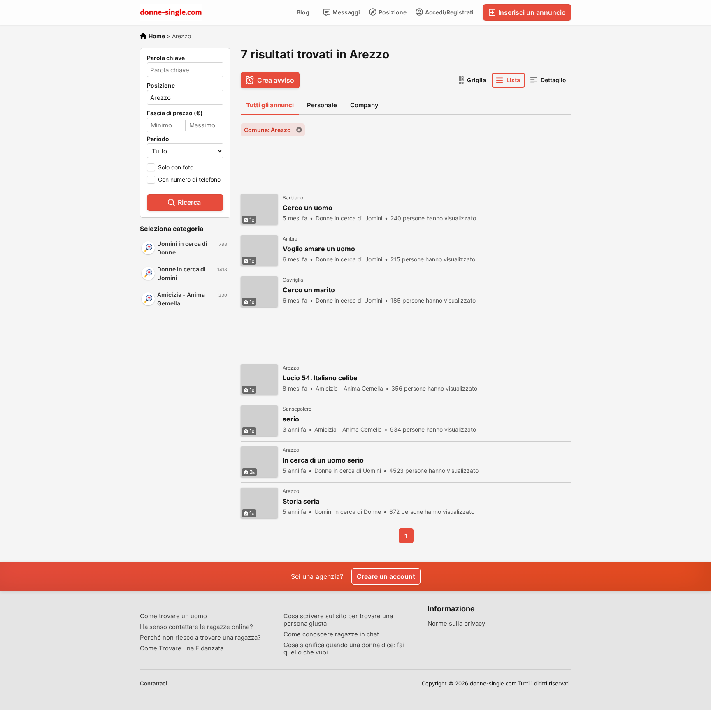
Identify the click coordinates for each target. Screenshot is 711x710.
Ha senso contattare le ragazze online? (196, 627)
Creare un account (386, 576)
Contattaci (153, 683)
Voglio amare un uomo (319, 249)
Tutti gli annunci (270, 105)
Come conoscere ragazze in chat (331, 634)
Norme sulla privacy (456, 623)
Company (364, 105)
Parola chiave (166, 58)
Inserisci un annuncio (531, 12)
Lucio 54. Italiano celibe (320, 378)
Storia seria (301, 501)
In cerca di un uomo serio (323, 460)
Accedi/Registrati (449, 12)
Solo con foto (175, 167)
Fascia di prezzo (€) (175, 113)
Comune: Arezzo (267, 129)
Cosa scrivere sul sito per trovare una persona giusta (338, 620)
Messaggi (345, 12)
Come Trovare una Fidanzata (181, 648)
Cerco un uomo (307, 208)
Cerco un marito (309, 290)
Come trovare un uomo (173, 616)
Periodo (158, 139)
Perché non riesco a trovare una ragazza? (200, 637)
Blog (303, 12)
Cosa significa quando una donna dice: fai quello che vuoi (343, 648)
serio (291, 419)
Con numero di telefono (189, 179)
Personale (322, 105)
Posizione (392, 12)
